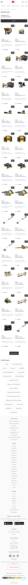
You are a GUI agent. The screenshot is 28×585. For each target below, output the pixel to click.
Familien (14, 466)
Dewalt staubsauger (19, 376)
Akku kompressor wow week (13, 392)
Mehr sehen (14, 353)
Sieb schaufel (20, 404)
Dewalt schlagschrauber (8, 372)
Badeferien (14, 457)
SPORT (14, 503)
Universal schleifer (14, 388)
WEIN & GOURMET (14, 510)
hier (16, 563)
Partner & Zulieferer (14, 543)
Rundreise (14, 473)
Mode (22, 5)
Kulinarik (14, 464)
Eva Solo (4, 368)
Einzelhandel (14, 435)
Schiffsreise (14, 455)
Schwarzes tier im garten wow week (13, 400)
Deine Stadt (15, 5)
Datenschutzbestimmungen (10, 575)
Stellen (14, 534)
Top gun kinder (13, 412)
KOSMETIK (14, 501)
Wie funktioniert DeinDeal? (14, 532)
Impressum (21, 575)
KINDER (14, 507)
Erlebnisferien (14, 462)
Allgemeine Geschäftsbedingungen (14, 573)
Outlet (14, 505)
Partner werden (14, 567)
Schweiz (14, 446)
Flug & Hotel (14, 469)
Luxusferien (14, 460)
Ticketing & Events (14, 432)
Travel (8, 5)
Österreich (14, 478)
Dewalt (6, 364)
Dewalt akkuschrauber (17, 364)
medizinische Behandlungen (14, 437)
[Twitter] (14, 556)
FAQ (14, 540)
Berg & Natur (14, 450)
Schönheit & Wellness (14, 421)
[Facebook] (10, 556)
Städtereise (14, 471)
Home (3, 5)
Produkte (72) (5, 15)
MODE (14, 496)
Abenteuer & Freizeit (14, 423)
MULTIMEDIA (14, 512)
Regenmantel (19, 408)
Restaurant (14, 426)
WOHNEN (14, 498)
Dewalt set (12, 368)
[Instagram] (18, 556)
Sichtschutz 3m (9, 408)
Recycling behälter (7, 376)
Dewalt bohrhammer (13, 380)
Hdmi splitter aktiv (9, 404)
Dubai (14, 487)
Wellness (14, 448)
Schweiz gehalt (21, 372)
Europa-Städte (14, 476)
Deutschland (14, 482)
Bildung (14, 430)
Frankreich (14, 480)
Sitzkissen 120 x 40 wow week (13, 384)
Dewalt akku (21, 368)
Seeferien (14, 453)
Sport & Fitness (14, 439)
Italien (14, 485)
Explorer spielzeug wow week (13, 396)
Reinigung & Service (14, 428)
